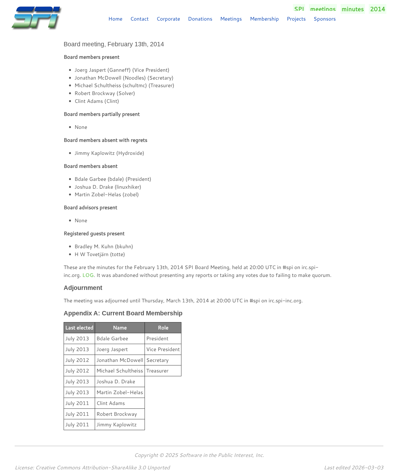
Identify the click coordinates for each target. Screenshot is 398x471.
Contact (139, 18)
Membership (264, 18)
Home (115, 18)
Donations (200, 18)
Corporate (168, 18)
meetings (323, 9)
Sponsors (325, 18)
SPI (299, 9)
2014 (377, 9)
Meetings (231, 18)
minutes (353, 9)
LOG (88, 275)
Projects (296, 18)
